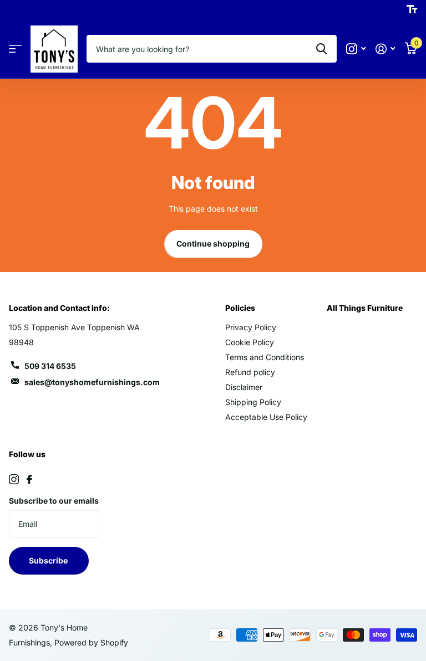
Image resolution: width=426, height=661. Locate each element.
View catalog (15, 49)
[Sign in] (385, 49)
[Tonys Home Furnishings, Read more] (356, 49)
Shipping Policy (253, 402)
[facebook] (29, 479)
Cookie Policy (249, 342)
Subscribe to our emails (54, 500)
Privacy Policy (250, 327)
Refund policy (250, 372)
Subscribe (49, 560)
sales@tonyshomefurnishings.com (92, 382)
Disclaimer (243, 387)
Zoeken (321, 49)
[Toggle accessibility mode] (412, 9)
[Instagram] (14, 479)
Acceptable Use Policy (266, 417)
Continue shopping (213, 243)
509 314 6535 (50, 366)
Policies (240, 307)
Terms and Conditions (264, 357)
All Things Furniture (365, 307)
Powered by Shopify (91, 642)
